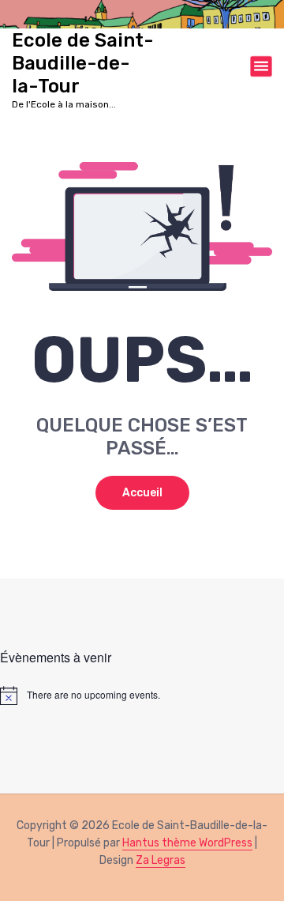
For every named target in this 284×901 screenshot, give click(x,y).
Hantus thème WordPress (187, 843)
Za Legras (160, 860)
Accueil (142, 493)
